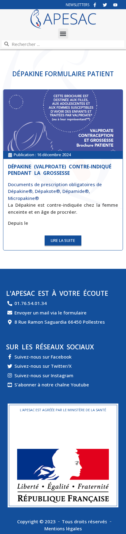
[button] (63, 33)
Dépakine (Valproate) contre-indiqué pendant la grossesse (59, 169)
